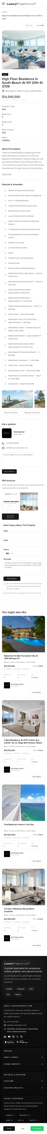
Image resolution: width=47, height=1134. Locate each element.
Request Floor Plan (32, 413)
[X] (17, 1037)
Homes (9, 989)
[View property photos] (23, 49)
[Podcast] (21, 1037)
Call (22, 1128)
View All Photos (34, 65)
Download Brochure (10, 516)
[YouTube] (9, 1037)
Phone (6, 549)
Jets (8, 994)
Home (4, 12)
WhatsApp (37, 1129)
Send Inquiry (11, 579)
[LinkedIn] (5, 1037)
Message (7, 559)
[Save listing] (42, 619)
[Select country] (7, 553)
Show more (6, 174)
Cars (31, 989)
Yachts (17, 994)
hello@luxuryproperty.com (16, 1025)
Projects (20, 989)
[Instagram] (13, 1037)
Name (5, 531)
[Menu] (3, 3)
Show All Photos (11, 413)
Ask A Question (9, 471)
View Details (36, 692)
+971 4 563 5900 (13, 1022)
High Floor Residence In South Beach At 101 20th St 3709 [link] (22, 17)
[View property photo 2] (17, 399)
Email (5, 540)
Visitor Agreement (34, 593)
